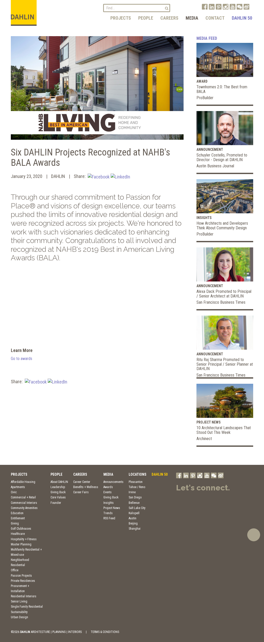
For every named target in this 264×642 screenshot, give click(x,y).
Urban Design (19, 617)
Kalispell (134, 513)
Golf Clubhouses (21, 528)
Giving (15, 523)
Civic (14, 492)
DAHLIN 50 (242, 18)
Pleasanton (136, 482)
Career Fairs (81, 492)
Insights (108, 503)
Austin (132, 518)
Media (192, 18)
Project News (111, 508)
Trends (108, 513)
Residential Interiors (23, 596)
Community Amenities (24, 508)
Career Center (81, 482)
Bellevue (134, 503)
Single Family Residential (27, 606)
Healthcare (18, 534)
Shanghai (135, 528)
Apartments (18, 487)
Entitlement (18, 518)
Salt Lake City (137, 508)
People (145, 18)
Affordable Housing (23, 482)
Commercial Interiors (24, 503)
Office (14, 570)
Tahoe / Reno (137, 487)
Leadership (58, 487)
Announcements (113, 482)
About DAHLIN (59, 482)
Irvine (132, 492)
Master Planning (21, 544)
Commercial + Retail (23, 497)
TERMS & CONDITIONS (105, 632)
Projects (120, 18)
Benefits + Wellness (85, 487)
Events (107, 492)
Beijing (133, 523)
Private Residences (23, 581)
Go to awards (21, 358)
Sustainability (19, 612)
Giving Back (58, 492)
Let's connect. (203, 487)
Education (17, 513)
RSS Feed (109, 518)
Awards (108, 487)
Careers (169, 18)
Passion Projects (21, 575)
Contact (215, 18)
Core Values (58, 497)
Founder (56, 503)
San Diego (135, 497)
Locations (137, 474)
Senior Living (19, 601)
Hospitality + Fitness (24, 539)
